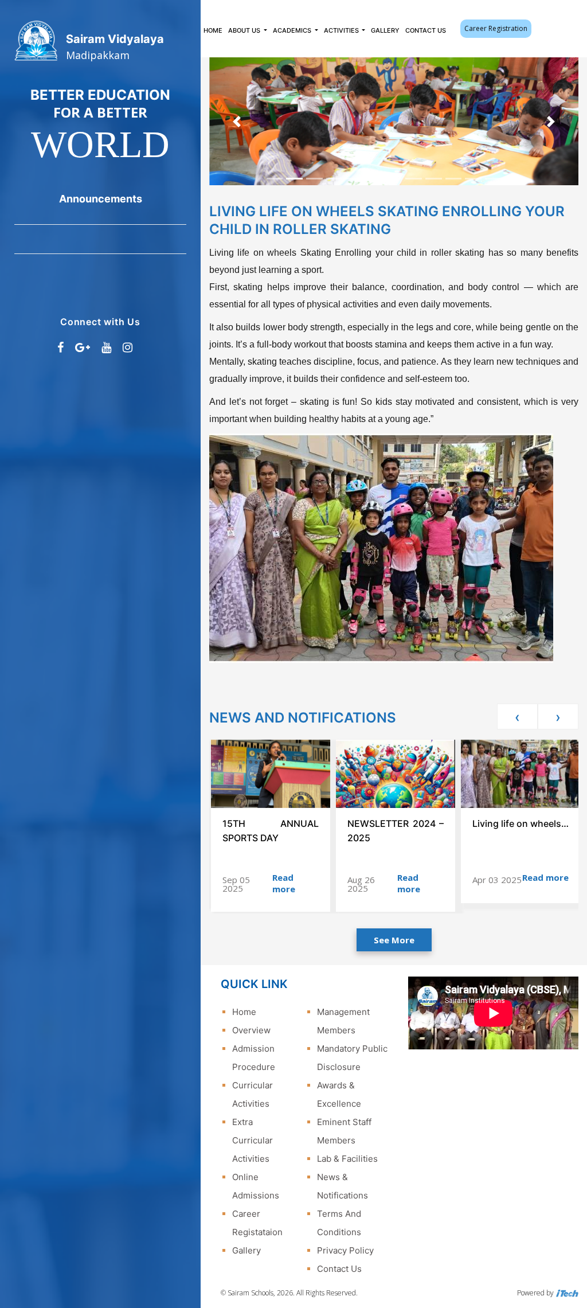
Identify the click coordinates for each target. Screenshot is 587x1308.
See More (394, 940)
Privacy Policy (345, 1250)
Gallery (385, 30)
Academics (293, 30)
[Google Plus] (82, 347)
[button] (237, 121)
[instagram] (127, 347)
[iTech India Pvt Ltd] (566, 1293)
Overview (251, 1030)
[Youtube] (106, 347)
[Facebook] (60, 347)
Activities (342, 30)
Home (213, 30)
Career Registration (495, 28)
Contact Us (425, 30)
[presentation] (517, 716)
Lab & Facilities (347, 1158)
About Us (245, 30)
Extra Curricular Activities (252, 1140)
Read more (283, 883)
